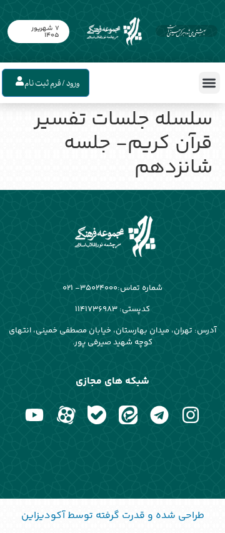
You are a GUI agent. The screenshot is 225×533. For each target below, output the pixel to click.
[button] (210, 83)
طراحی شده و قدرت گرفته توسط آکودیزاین (112, 516)
